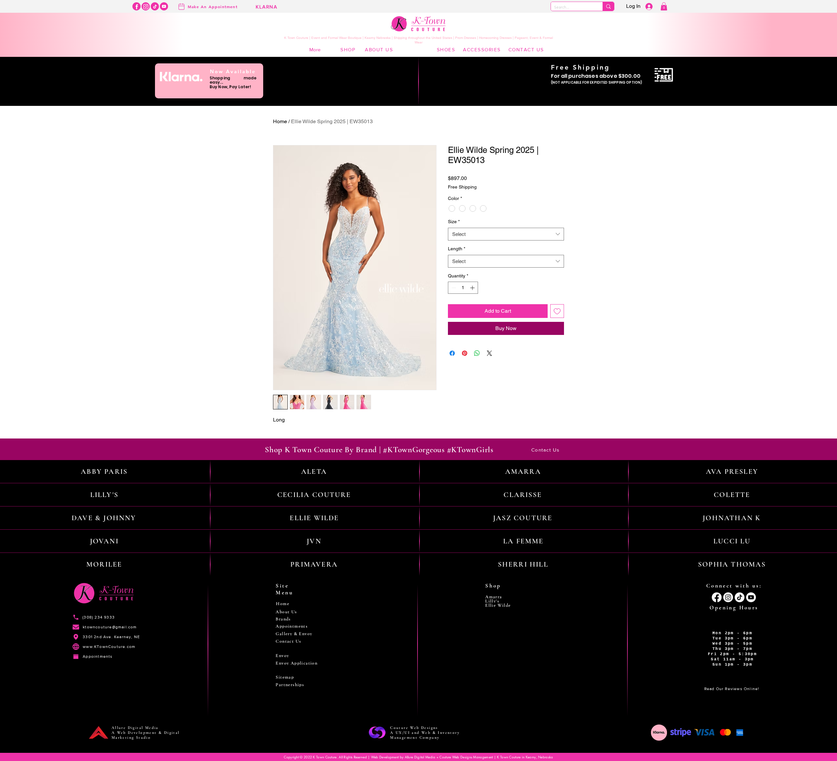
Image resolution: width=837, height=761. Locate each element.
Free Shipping (462, 187)
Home (280, 121)
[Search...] (608, 6)
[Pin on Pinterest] (465, 353)
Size (454, 221)
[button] (663, 6)
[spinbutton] (463, 287)
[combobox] (506, 234)
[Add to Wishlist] (557, 311)
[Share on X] (489, 353)
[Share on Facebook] (452, 353)
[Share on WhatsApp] (477, 353)
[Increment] (473, 287)
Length (456, 248)
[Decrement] (453, 287)
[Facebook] (136, 6)
